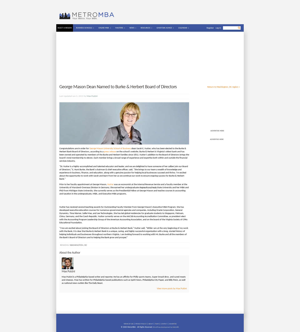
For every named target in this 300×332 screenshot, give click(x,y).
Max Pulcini (92, 96)
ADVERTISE (173, 324)
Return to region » (223, 87)
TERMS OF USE (128, 324)
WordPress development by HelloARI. (166, 327)
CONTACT (164, 324)
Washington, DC (78, 245)
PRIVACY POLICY (140, 324)
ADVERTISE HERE (217, 131)
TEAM (157, 324)
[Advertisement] (150, 58)
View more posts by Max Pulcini (172, 288)
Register (210, 28)
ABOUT (150, 324)
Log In (218, 28)
